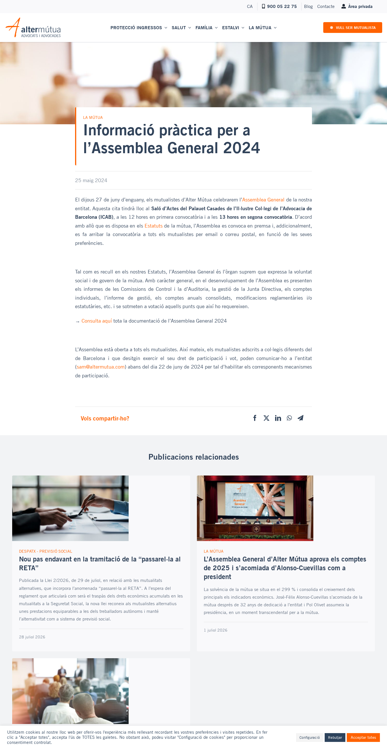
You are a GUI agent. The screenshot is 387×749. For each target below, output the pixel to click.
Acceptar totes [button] (363, 737)
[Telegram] (300, 418)
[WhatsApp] (289, 418)
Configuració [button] (309, 737)
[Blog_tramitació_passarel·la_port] (70, 478)
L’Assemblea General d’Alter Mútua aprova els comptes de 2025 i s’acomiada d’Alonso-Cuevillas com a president (285, 567)
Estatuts (153, 225)
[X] (266, 418)
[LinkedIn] (278, 418)
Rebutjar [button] (335, 737)
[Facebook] (255, 418)
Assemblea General (263, 199)
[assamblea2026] (255, 478)
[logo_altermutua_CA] (33, 19)
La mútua (93, 117)
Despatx (27, 551)
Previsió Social (55, 551)
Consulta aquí (97, 320)
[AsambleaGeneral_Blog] (70, 661)
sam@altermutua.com (101, 366)
